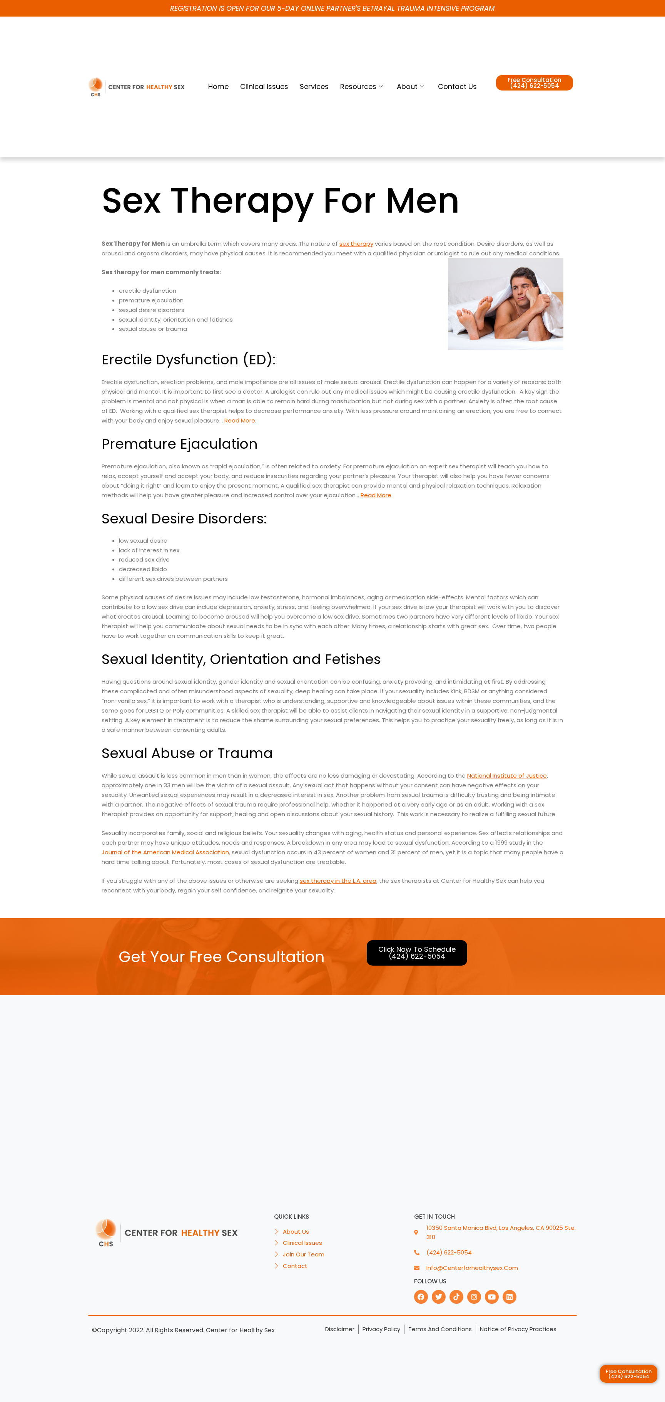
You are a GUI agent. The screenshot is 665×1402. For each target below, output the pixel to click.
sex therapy (356, 244)
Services (314, 86)
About (407, 86)
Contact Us (457, 86)
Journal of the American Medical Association (165, 852)
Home (218, 86)
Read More (239, 420)
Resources (358, 86)
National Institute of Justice (507, 775)
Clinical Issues (264, 86)
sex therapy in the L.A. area (338, 881)
